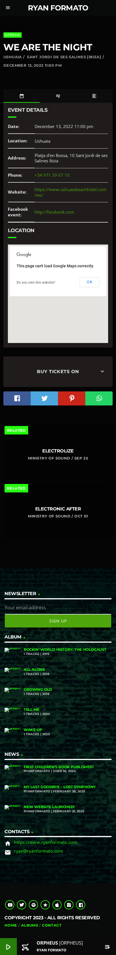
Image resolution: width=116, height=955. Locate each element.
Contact (51, 925)
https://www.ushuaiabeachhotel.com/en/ (70, 192)
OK (89, 282)
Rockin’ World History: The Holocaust (65, 649)
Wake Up (33, 730)
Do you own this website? (36, 282)
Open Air (12, 35)
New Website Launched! (49, 807)
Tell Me (31, 709)
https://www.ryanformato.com (45, 842)
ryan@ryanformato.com (38, 851)
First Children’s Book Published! (59, 767)
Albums (29, 925)
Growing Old (38, 689)
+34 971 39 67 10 (52, 175)
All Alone (34, 669)
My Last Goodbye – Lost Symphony (60, 787)
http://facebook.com (54, 212)
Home (11, 925)
